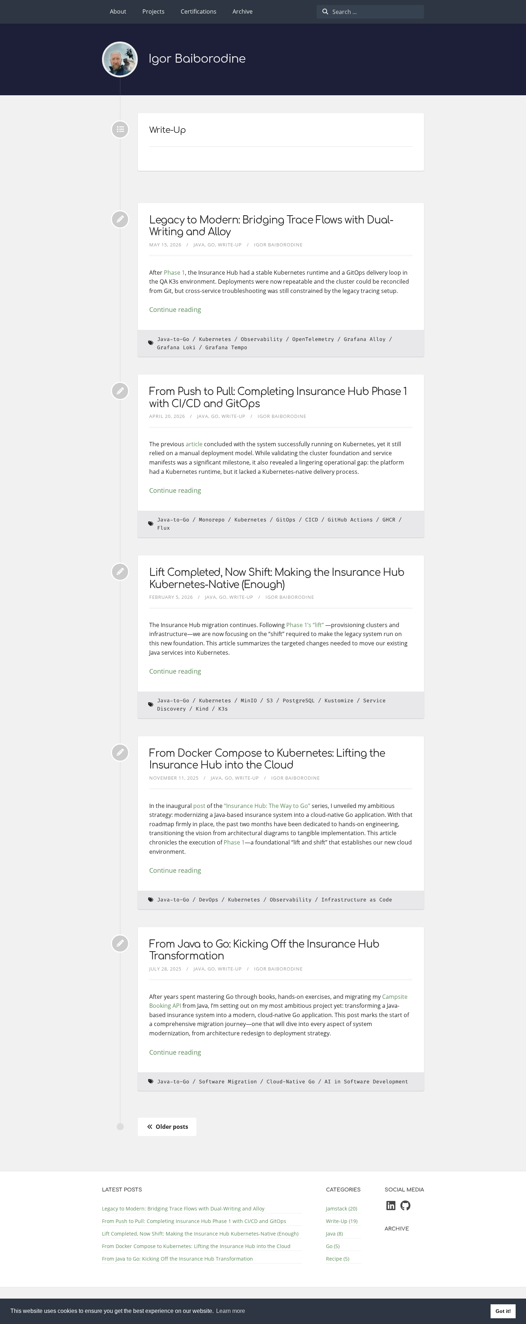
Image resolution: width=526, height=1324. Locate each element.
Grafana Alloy (365, 339)
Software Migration (228, 1081)
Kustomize (339, 700)
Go (211, 244)
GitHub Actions (350, 519)
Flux (163, 528)
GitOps (286, 519)
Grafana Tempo (226, 347)
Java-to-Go (173, 339)
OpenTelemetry (313, 339)
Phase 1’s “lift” (305, 625)
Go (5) (333, 1246)
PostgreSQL (299, 700)
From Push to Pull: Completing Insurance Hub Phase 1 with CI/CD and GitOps (194, 1221)
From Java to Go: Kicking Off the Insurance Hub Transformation (177, 1258)
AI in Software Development (366, 1081)
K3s (223, 709)
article (194, 444)
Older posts (171, 1127)
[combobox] (370, 12)
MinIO (249, 700)
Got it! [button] (503, 1311)
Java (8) (334, 1233)
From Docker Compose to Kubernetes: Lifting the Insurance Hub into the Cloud (267, 759)
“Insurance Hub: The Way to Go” (267, 806)
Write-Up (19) (341, 1221)
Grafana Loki (176, 347)
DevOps (208, 899)
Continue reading (175, 309)
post (199, 806)
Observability (262, 339)
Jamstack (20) (341, 1208)
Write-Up (230, 244)
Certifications (198, 11)
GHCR (389, 519)
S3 (270, 700)
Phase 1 (174, 272)
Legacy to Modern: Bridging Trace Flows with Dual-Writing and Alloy (183, 1208)
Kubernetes (215, 339)
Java (199, 244)
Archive (243, 11)
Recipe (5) (337, 1258)
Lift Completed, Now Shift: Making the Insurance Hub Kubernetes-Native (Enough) (276, 579)
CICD (311, 519)
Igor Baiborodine (196, 59)
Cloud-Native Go (291, 1081)
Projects (153, 11)
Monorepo (212, 519)
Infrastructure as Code (356, 899)
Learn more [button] (230, 1311)
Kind (202, 709)
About (118, 11)
